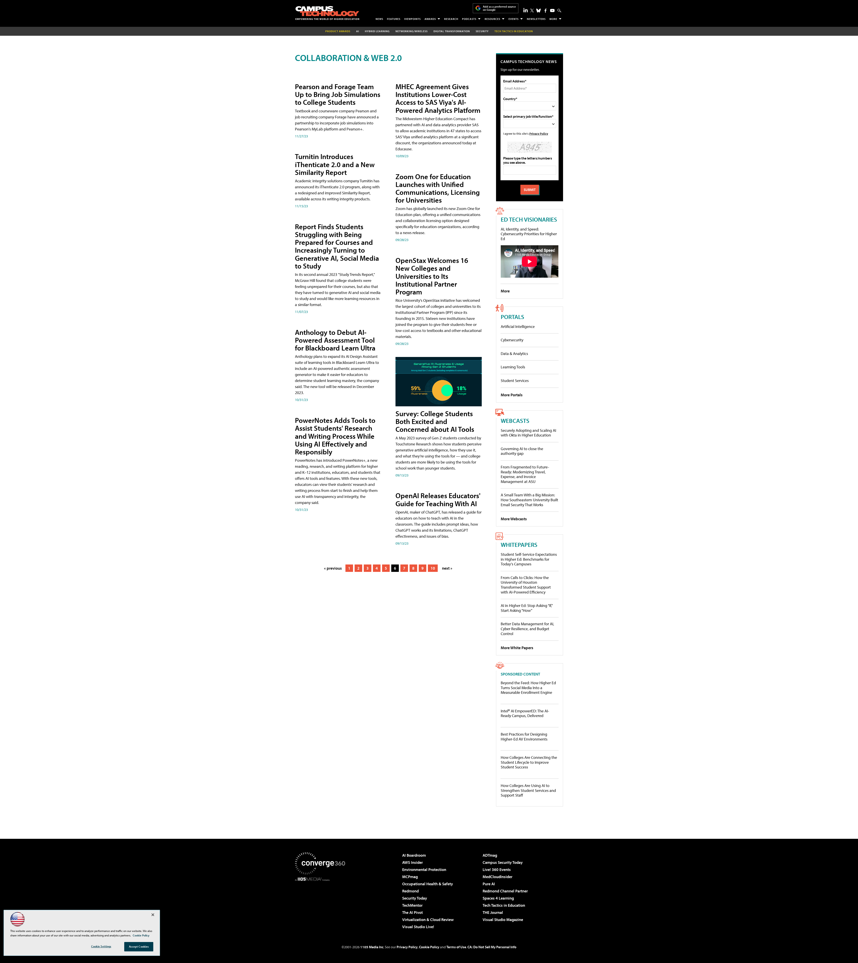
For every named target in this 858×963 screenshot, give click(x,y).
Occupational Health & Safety (427, 883)
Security (482, 31)
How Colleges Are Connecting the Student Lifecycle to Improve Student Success (529, 762)
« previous (333, 568)
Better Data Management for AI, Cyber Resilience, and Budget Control (527, 628)
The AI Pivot (412, 912)
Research (451, 19)
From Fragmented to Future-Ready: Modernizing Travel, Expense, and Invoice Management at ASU (525, 474)
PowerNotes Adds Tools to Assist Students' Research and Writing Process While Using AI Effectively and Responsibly (335, 436)
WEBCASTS (515, 420)
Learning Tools (513, 366)
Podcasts (469, 19)
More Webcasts (514, 518)
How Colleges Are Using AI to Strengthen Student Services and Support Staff (528, 790)
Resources (492, 19)
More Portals (512, 394)
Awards (430, 19)
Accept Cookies (139, 946)
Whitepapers (519, 544)
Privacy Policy (538, 133)
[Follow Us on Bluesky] (538, 10)
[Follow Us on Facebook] (545, 10)
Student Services (515, 380)
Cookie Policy (429, 947)
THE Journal (493, 912)
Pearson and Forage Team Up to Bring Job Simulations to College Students (337, 94)
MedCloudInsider (497, 876)
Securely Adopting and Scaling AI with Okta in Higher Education (528, 433)
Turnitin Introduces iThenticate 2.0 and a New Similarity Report (335, 164)
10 (433, 568)
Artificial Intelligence (518, 326)
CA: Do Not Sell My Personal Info (491, 947)
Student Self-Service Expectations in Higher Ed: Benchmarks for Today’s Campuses (529, 559)
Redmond (410, 891)
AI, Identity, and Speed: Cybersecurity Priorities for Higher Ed (529, 234)
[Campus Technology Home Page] (327, 13)
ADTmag (490, 855)
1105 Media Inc (371, 947)
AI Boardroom (414, 855)
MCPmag (410, 876)
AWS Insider (412, 862)
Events (514, 19)
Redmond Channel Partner (505, 891)
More (553, 19)
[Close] (153, 915)
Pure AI (489, 883)
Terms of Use (456, 947)
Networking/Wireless (411, 31)
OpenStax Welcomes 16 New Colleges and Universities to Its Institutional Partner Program (431, 276)
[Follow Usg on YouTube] (552, 10)
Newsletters (536, 19)
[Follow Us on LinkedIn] (525, 10)
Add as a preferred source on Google (499, 8)
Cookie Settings (101, 946)
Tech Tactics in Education (504, 905)
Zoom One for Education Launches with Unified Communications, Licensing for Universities (437, 188)
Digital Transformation (451, 31)
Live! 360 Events (497, 869)
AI (357, 31)
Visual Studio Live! (418, 926)
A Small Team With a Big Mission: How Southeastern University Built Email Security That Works (529, 499)
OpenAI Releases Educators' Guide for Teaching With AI (437, 499)
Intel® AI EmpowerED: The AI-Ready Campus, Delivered (525, 713)
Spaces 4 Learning (498, 898)
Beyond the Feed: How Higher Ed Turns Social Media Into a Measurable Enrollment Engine (528, 687)
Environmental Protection (424, 869)
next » (447, 568)
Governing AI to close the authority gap (522, 451)
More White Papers (517, 647)
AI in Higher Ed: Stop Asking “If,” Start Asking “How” (526, 608)
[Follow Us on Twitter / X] (532, 10)
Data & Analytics (514, 353)
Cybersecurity (512, 339)
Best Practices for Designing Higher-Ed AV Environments (524, 736)
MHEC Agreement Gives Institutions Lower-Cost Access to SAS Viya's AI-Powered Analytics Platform (437, 98)
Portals (512, 317)
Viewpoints (412, 19)
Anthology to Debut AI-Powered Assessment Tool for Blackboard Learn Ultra (335, 340)
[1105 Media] (322, 904)
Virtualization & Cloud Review (428, 919)
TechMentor (412, 905)
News (379, 19)
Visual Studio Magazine (503, 919)
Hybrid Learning (377, 31)
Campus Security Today (503, 862)
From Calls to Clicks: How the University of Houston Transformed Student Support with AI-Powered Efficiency (526, 585)
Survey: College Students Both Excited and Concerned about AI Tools (434, 421)
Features (393, 19)
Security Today (414, 898)
